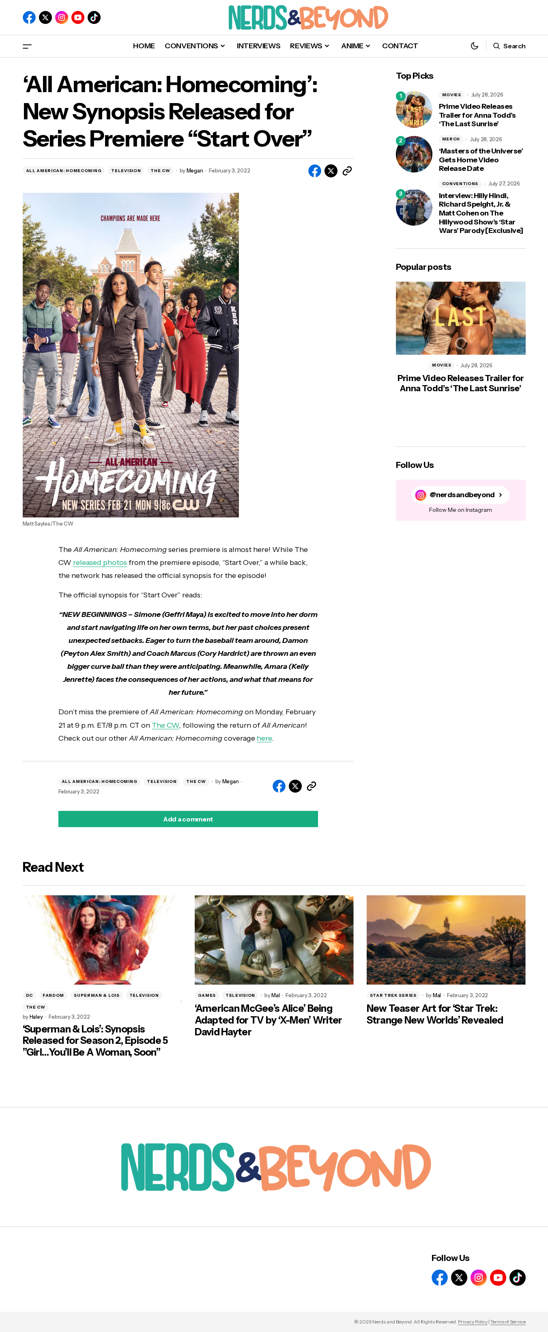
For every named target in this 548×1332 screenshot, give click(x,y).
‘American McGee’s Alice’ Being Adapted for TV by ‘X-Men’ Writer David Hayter (268, 1020)
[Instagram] (62, 17)
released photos (100, 562)
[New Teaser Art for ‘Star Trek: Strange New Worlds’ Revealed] (446, 940)
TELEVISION (126, 170)
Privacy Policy (473, 1322)
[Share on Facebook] (314, 170)
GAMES (207, 995)
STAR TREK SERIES (393, 995)
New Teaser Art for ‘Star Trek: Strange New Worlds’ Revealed (435, 1014)
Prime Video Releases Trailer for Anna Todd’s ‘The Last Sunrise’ (477, 115)
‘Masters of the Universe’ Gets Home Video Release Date (481, 160)
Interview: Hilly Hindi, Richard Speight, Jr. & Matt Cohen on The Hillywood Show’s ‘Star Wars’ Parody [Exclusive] (481, 213)
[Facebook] (29, 17)
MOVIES (451, 94)
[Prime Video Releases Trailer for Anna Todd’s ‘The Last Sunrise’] (414, 109)
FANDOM (53, 995)
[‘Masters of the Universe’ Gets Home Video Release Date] (414, 154)
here (264, 738)
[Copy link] (347, 170)
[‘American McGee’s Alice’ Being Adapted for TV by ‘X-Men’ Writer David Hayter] (274, 940)
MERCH (451, 139)
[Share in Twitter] (331, 170)
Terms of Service (508, 1322)
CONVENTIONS (460, 183)
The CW (165, 725)
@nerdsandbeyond (462, 495)
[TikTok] (94, 17)
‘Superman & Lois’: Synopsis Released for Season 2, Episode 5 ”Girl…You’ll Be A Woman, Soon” (95, 1041)
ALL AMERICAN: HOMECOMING (64, 170)
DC (29, 995)
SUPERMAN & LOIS (97, 995)
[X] (45, 17)
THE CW (160, 170)
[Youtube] (78, 17)
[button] (27, 46)
